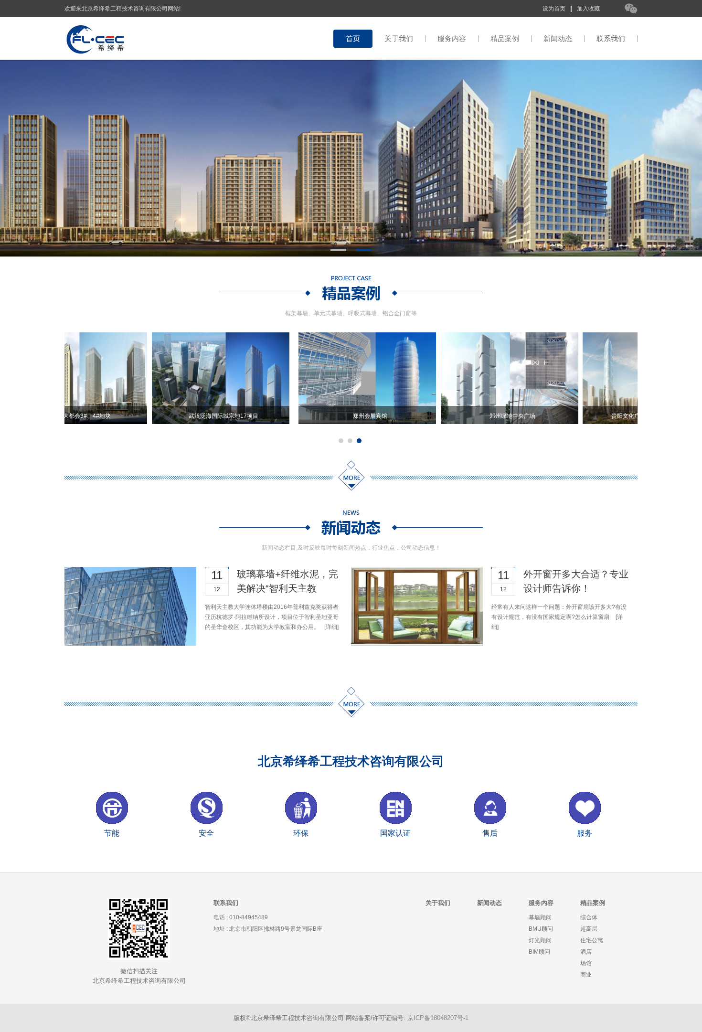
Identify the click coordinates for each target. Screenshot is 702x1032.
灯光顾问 (540, 940)
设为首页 (553, 8)
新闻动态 (557, 38)
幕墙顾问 (540, 917)
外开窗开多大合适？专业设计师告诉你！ (575, 581)
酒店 (586, 951)
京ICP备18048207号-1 (437, 1017)
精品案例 (504, 38)
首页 (353, 38)
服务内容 (451, 38)
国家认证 (395, 833)
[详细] (331, 627)
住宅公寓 (591, 940)
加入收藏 (588, 8)
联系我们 (610, 38)
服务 (584, 833)
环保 (300, 833)
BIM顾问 (539, 951)
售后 (490, 833)
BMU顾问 (541, 929)
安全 (206, 833)
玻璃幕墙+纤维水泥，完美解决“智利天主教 (287, 581)
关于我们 (398, 38)
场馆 (586, 963)
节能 (111, 833)
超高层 (588, 929)
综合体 (588, 917)
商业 (586, 974)
